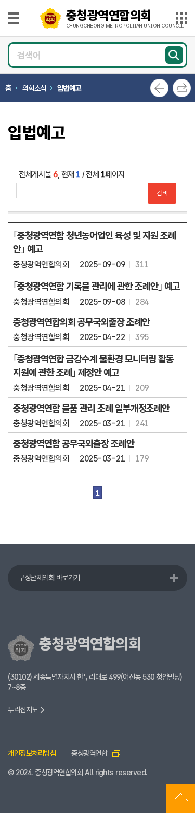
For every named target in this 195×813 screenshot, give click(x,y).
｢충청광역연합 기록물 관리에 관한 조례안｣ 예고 (96, 286)
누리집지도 (24, 709)
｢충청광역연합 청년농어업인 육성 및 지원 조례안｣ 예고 (94, 241)
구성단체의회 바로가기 (49, 577)
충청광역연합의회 (125, 18)
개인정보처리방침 (32, 753)
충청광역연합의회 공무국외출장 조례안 (81, 322)
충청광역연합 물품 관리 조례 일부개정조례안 (91, 408)
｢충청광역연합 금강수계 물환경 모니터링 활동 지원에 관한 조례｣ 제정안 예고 (93, 365)
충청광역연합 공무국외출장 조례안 (73, 443)
